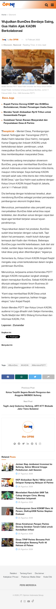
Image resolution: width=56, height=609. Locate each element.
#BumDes (13, 365)
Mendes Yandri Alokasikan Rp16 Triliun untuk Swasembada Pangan (27, 113)
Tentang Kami (26, 573)
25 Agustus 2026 (25, 502)
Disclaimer (39, 573)
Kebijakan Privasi (10, 576)
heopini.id (8, 131)
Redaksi (13, 573)
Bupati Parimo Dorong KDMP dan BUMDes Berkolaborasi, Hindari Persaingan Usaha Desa (28, 105)
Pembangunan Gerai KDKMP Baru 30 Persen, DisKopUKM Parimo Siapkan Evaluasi (34, 511)
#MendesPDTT (39, 365)
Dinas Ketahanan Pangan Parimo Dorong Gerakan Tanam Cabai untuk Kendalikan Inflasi (34, 526)
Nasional (17, 44)
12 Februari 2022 (32, 39)
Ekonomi (12, 14)
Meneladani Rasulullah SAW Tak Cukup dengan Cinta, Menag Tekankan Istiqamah (32, 495)
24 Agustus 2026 (25, 517)
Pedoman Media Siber (30, 576)
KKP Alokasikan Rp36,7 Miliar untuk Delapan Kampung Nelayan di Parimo (34, 481)
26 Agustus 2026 (25, 486)
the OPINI (14, 39)
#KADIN (25, 365)
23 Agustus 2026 (25, 533)
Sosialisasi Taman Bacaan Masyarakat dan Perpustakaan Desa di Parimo (26, 121)
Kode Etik (47, 576)
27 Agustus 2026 (25, 473)
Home (3, 14)
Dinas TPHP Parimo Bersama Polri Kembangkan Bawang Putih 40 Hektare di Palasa (33, 542)
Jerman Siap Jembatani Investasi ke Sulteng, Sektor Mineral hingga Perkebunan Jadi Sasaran (34, 467)
